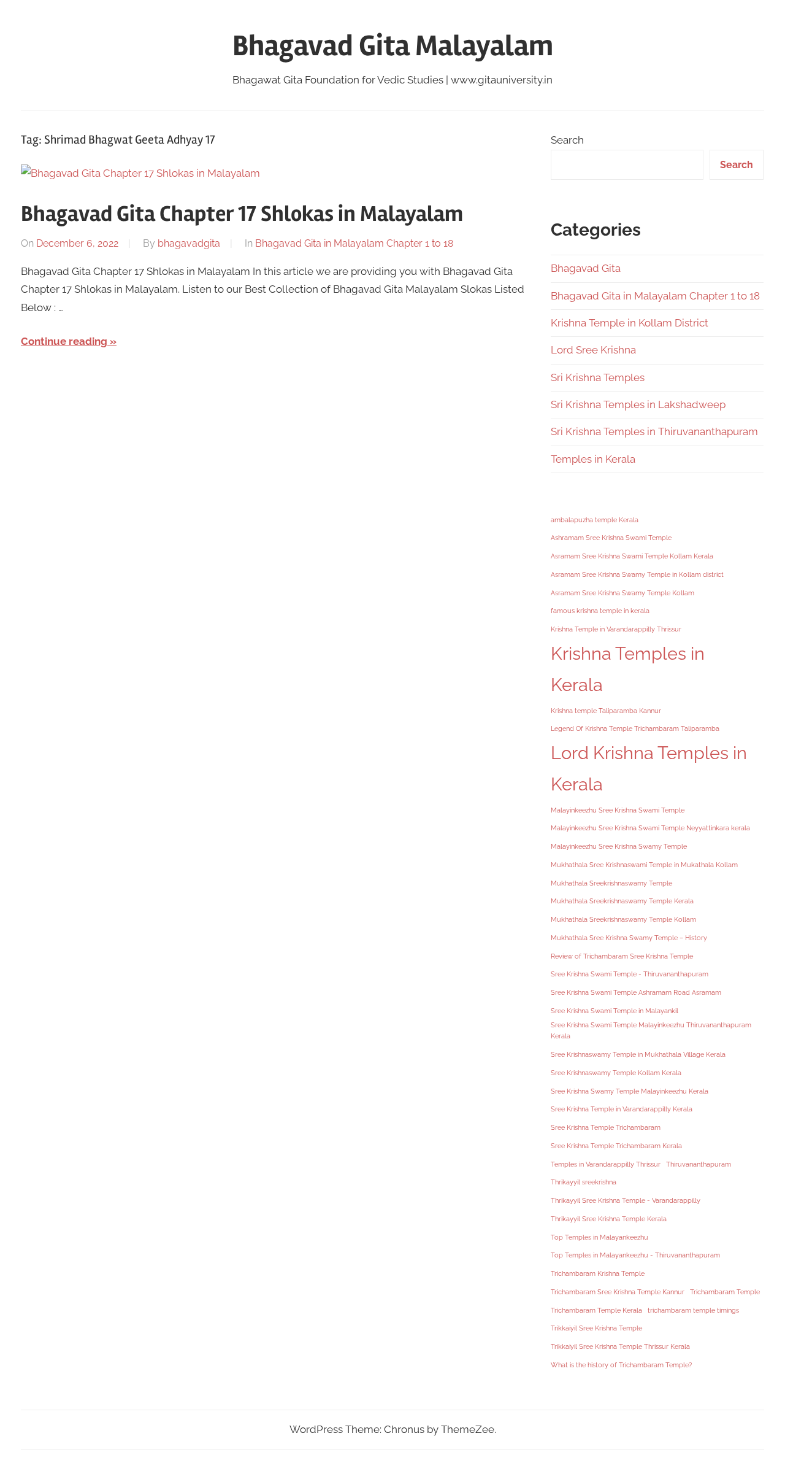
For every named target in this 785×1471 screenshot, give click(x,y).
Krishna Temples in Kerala (628, 669)
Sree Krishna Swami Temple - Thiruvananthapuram (629, 974)
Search (567, 140)
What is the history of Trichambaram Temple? (621, 1365)
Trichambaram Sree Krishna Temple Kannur (617, 1291)
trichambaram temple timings (693, 1310)
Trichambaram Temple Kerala (596, 1310)
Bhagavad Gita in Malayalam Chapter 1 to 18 (354, 243)
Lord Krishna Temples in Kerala (649, 768)
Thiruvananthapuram (698, 1164)
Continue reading (64, 341)
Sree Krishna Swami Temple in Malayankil (614, 1010)
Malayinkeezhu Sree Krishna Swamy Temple (619, 846)
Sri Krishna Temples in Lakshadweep (638, 404)
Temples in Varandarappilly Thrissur (606, 1164)
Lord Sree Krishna (593, 350)
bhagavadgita (189, 243)
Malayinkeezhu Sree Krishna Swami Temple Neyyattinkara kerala (650, 828)
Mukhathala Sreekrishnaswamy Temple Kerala (622, 901)
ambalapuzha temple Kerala (594, 519)
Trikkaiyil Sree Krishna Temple (596, 1328)
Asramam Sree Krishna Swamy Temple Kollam (622, 593)
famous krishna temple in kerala (600, 610)
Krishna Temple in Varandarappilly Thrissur (616, 629)
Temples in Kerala (593, 459)
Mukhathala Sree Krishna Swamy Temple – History (629, 937)
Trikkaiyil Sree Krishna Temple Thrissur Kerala (620, 1346)
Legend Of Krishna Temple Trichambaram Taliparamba (635, 728)
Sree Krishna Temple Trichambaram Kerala (616, 1145)
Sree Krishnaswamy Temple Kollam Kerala (616, 1072)
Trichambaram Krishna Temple (598, 1273)
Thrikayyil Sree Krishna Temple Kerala (609, 1218)
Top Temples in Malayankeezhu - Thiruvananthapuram (635, 1255)
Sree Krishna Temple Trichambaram (606, 1127)
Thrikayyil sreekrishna (583, 1182)
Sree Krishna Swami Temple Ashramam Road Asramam (636, 992)
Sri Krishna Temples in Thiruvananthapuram (654, 431)
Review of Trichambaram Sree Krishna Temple (622, 956)
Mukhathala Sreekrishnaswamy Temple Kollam (623, 919)
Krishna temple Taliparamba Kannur (606, 710)
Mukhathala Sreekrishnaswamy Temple (611, 883)
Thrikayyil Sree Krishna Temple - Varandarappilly (625, 1200)
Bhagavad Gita (586, 268)
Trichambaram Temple (725, 1291)
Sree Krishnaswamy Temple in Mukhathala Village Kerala (638, 1054)
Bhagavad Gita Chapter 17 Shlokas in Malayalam (242, 214)
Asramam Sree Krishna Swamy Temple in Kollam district (637, 574)
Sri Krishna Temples (598, 377)
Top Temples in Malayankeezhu (599, 1237)
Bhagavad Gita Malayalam (392, 46)
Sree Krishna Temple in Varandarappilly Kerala (621, 1109)
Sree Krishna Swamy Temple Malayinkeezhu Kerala (629, 1091)
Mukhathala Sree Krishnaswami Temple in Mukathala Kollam (644, 864)
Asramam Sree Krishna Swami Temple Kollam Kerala (632, 556)
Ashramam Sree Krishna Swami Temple (611, 537)
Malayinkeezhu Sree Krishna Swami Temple (617, 810)
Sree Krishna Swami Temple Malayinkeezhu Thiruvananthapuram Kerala (651, 1030)
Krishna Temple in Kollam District (629, 323)
